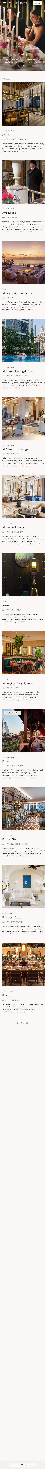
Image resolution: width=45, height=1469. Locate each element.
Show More (22, 1023)
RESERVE (37, 3)
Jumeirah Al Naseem (11, 454)
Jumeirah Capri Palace (12, 922)
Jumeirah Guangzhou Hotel (15, 376)
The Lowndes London (12, 218)
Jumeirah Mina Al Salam (13, 532)
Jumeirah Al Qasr (10, 688)
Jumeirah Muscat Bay (11, 610)
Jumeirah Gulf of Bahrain (14, 140)
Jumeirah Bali (8, 298)
